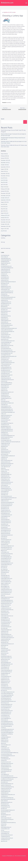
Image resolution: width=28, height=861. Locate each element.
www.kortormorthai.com (6, 706)
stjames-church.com (5, 541)
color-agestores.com (5, 466)
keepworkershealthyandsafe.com (8, 297)
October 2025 (4, 164)
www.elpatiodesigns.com (6, 769)
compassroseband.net (5, 650)
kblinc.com (3, 399)
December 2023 (4, 193)
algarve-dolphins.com (5, 583)
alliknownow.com (5, 500)
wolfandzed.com (4, 741)
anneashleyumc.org (5, 709)
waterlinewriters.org (5, 665)
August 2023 (4, 202)
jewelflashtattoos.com (6, 303)
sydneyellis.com (4, 432)
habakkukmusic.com (5, 682)
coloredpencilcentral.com (6, 371)
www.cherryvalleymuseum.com (8, 340)
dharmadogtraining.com (6, 827)
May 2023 (3, 208)
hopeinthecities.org (5, 476)
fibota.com (3, 772)
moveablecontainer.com (6, 337)
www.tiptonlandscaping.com (7, 732)
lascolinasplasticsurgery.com (7, 724)
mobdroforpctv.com (5, 479)
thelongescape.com (5, 575)
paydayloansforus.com (6, 286)
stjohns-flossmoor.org (6, 605)
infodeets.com (4, 264)
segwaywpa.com (4, 661)
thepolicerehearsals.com (6, 499)
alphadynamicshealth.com (6, 802)
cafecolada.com (4, 485)
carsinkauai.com (4, 796)
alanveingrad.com (5, 584)
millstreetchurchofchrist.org (7, 797)
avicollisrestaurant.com (6, 626)
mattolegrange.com (5, 577)
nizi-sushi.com (4, 567)
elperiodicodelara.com (6, 258)
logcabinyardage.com (5, 673)
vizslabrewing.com (5, 393)
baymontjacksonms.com (6, 592)
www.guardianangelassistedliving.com (9, 777)
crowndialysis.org (4, 434)
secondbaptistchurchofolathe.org (8, 822)
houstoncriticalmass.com (6, 496)
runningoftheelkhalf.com (6, 696)
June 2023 (3, 206)
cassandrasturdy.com (5, 480)
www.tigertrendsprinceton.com (7, 692)
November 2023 (4, 195)
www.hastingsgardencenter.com (8, 755)
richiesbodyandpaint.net (6, 260)
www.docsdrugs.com (5, 716)
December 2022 (4, 219)
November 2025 (4, 162)
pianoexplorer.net (5, 757)
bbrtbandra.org (4, 306)
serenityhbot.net (4, 685)
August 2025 (4, 169)
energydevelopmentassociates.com (8, 356)
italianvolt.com (4, 390)
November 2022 (4, 222)
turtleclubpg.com (5, 617)
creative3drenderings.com (6, 670)
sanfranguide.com (5, 491)
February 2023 (4, 215)
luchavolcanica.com (5, 612)
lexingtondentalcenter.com (7, 431)
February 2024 (4, 189)
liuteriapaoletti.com (5, 598)
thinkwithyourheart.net (6, 378)
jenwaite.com (4, 808)
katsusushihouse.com (5, 532)
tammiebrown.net (5, 572)
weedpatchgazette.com (6, 398)
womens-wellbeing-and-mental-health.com (10, 441)
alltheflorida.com (4, 793)
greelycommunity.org (5, 533)
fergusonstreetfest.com (6, 788)
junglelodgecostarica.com (6, 578)
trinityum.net (4, 760)
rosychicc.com (4, 471)
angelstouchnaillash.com (6, 415)
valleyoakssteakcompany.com (7, 637)
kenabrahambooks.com (6, 521)
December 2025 (4, 160)
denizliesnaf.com (4, 642)
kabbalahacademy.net (5, 417)
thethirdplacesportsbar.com (7, 763)
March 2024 (3, 186)
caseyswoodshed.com (5, 639)
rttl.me (2, 830)
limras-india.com (4, 256)
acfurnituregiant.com (5, 270)
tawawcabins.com (5, 385)
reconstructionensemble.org (7, 609)
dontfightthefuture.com (6, 368)
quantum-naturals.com (6, 785)
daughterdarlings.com (5, 263)
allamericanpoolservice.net (7, 437)
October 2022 (4, 224)
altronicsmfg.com (5, 278)
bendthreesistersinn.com (6, 603)
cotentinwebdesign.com (6, 342)
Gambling (9, 102)
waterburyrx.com (4, 631)
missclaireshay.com (5, 255)
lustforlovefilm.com (5, 525)
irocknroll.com (4, 381)
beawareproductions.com (6, 547)
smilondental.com (5, 418)
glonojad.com (4, 538)
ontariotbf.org (4, 294)
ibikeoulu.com (4, 550)
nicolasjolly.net (4, 527)
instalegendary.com (5, 295)
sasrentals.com (4, 421)
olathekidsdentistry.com (6, 407)
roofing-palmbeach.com (6, 367)
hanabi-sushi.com (4, 740)
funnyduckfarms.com (5, 807)
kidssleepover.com (5, 283)
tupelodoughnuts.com (6, 406)
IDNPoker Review (6, 108)
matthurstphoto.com (5, 791)
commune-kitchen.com (6, 522)
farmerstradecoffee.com (6, 671)
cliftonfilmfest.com (5, 373)
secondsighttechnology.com (7, 423)
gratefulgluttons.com (6, 477)
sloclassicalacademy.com (6, 505)
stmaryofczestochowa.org (7, 553)
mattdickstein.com (5, 678)
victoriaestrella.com (5, 620)
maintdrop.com (4, 312)
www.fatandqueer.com (6, 707)
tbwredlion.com (4, 782)
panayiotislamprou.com (6, 323)
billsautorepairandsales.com (7, 783)
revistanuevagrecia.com (6, 539)
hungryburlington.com (5, 561)
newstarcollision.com (5, 420)
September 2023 (4, 200)
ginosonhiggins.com (5, 586)
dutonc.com (3, 573)
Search (2, 118)
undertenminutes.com (5, 272)
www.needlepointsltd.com (7, 721)
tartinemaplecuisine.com (6, 564)
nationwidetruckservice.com (7, 615)
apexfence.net (4, 841)
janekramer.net (4, 566)
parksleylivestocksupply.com (7, 463)
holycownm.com (4, 614)
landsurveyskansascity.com (7, 710)
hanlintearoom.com (5, 805)
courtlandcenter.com (5, 623)
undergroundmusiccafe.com (7, 838)
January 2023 (4, 217)
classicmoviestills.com (6, 483)
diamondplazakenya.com (6, 780)
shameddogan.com (5, 667)
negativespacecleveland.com (7, 597)
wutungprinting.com (5, 587)
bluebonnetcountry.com (6, 308)
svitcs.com (3, 647)
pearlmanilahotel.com (6, 311)
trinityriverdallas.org (5, 452)
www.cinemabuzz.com (6, 744)
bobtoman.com (4, 314)
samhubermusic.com (5, 839)
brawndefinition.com (5, 513)
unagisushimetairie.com (6, 302)
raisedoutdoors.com (5, 376)
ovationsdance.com (5, 444)
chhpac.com (3, 825)
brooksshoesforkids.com (6, 656)
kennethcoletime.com (5, 559)
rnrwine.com (3, 816)
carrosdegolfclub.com (5, 354)
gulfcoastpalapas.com (6, 662)
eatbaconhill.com (5, 280)
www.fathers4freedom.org (7, 693)
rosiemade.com (4, 404)
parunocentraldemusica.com (7, 775)
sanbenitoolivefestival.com (7, 482)
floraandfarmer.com (5, 357)
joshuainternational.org (6, 687)
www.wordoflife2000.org (6, 382)
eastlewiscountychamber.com (7, 502)
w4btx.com (3, 413)
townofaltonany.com (5, 594)
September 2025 (4, 167)
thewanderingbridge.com (6, 556)
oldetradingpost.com (5, 343)
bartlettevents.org (5, 336)
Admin (14, 12)
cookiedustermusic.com (6, 608)
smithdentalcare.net (5, 836)
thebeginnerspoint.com (6, 488)
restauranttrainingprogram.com (8, 435)
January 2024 (4, 191)
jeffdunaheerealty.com (6, 698)
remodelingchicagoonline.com (7, 729)
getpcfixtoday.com (5, 305)
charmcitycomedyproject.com (7, 546)
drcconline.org (4, 628)
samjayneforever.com (5, 789)
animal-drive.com (4, 653)
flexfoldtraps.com (5, 702)
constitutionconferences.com (7, 643)
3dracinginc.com (4, 494)
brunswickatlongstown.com (7, 563)
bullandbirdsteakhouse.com (7, 723)
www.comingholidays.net (6, 490)
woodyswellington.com (6, 766)
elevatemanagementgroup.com (8, 810)
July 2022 (3, 230)
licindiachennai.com (5, 261)
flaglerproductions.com (6, 511)
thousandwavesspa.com (6, 622)
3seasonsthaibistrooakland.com (8, 455)
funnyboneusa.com (5, 606)
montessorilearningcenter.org (7, 786)
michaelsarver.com (5, 424)
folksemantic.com (5, 387)
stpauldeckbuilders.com (6, 712)
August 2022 (4, 228)
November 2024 (4, 175)
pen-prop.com (4, 690)
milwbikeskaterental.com (6, 591)
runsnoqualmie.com (5, 715)
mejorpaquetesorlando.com (7, 410)
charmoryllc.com (4, 493)
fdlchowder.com (4, 720)
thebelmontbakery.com (6, 288)
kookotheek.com (4, 322)
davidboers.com (4, 674)
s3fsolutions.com (5, 359)
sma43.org (3, 727)
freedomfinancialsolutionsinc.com (8, 701)
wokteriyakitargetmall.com (7, 429)
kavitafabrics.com (5, 611)
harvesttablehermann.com (7, 353)
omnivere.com (4, 274)
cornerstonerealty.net (5, 751)
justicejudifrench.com (5, 555)
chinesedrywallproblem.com (7, 601)
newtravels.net (4, 284)
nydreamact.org (4, 300)
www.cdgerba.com (5, 774)
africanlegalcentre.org (6, 530)
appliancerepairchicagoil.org (7, 292)
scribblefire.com (4, 457)
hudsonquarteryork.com (6, 771)
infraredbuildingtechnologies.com (8, 351)
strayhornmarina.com (5, 510)
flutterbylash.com (5, 803)
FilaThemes (24, 855)
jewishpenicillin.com (5, 438)
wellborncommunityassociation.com (9, 328)
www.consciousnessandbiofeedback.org (9, 752)
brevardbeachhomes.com (6, 361)
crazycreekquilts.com (5, 516)
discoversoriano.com (5, 486)
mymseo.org (3, 824)
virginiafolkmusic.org (5, 443)
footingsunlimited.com (6, 713)
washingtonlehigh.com (6, 737)
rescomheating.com (5, 831)
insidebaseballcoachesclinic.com (8, 794)
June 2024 (3, 180)
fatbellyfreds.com (5, 768)
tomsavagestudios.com (6, 440)
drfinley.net (3, 813)
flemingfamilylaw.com (6, 814)
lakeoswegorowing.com (6, 817)
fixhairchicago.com (5, 640)
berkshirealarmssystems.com (7, 392)
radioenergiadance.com (6, 320)
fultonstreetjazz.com (5, 334)
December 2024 (4, 173)
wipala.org (3, 468)
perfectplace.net (4, 454)
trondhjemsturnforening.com (7, 779)
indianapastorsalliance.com (7, 636)
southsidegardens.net (5, 758)
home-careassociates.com (6, 460)
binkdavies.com (4, 518)
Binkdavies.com (7, 2)
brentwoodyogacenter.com (7, 730)
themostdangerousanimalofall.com (9, 497)
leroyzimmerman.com (5, 811)
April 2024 (3, 184)
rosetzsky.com (4, 536)
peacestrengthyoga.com (6, 699)
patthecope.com (4, 645)
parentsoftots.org (5, 668)
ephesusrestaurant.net (6, 765)
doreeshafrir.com (4, 544)
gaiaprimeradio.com (5, 570)
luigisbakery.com (4, 738)
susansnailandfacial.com (6, 688)
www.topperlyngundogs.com (7, 695)
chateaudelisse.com (5, 326)
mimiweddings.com (5, 833)
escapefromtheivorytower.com (7, 362)
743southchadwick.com (6, 364)
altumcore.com (4, 651)
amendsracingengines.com (6, 704)
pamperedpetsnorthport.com (7, 403)
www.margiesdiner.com (6, 718)
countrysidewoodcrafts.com (7, 291)
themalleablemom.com (6, 558)
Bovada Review (22, 108)
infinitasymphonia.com (6, 528)
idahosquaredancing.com (6, 384)
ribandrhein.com (4, 446)
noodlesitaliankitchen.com (6, 298)
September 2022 (4, 226)
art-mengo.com (4, 569)
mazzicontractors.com (6, 762)
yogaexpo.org (4, 458)
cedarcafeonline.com (5, 269)
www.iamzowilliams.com (6, 754)
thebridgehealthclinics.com (7, 664)
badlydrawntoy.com (5, 679)
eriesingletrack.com (5, 401)
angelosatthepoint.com (6, 634)
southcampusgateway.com (7, 325)
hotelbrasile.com (4, 333)
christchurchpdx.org (5, 519)
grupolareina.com (4, 339)
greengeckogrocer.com (6, 426)
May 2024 (3, 182)
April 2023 (3, 211)
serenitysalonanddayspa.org (7, 267)
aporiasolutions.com (5, 659)
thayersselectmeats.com (6, 657)
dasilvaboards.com (5, 507)
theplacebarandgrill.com (6, 629)
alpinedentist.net (4, 319)
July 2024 (3, 178)
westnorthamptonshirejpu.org (7, 331)
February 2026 (4, 156)
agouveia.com (4, 821)
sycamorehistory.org (5, 749)
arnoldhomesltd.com (5, 370)
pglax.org (3, 595)
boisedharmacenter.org (6, 465)
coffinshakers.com (5, 552)
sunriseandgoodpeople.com (7, 600)
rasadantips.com (4, 275)
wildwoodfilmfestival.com (7, 329)
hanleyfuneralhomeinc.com (7, 409)
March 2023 (3, 213)
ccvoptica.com (4, 735)
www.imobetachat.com (6, 676)
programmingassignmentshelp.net (8, 281)
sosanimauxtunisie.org (6, 316)
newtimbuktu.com (5, 277)
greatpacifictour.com (5, 619)
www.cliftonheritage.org (6, 726)
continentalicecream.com (6, 514)
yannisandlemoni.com (5, 396)
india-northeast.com (5, 365)
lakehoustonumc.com (5, 681)
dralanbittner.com (5, 395)
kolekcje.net (3, 448)
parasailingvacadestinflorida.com (8, 799)
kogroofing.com (4, 317)
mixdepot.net (4, 746)
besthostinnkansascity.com (7, 835)
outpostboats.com (5, 472)
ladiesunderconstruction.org (7, 345)
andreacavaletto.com (5, 462)
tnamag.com (3, 654)
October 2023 (4, 197)
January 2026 (4, 158)
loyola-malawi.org (5, 469)
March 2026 (3, 153)
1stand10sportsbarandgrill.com (8, 412)
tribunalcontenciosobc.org (6, 504)
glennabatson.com (5, 508)
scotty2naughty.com (5, 542)
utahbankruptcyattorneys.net (7, 379)
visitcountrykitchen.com (6, 581)
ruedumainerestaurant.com (7, 535)
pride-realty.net (4, 800)
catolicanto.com (4, 449)
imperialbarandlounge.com (6, 375)
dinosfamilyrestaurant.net (6, 350)
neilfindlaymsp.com (5, 625)
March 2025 (3, 171)
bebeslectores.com (5, 347)
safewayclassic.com (5, 289)
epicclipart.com (4, 309)
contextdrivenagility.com (6, 549)
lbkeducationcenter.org (6, 451)
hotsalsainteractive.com (6, 266)
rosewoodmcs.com (5, 748)
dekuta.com (3, 743)
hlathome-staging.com (6, 427)
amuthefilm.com (4, 524)
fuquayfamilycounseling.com (7, 819)
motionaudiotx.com (5, 828)
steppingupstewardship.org (7, 734)
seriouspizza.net (4, 648)
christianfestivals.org (5, 580)
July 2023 (3, 204)
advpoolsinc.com (4, 633)
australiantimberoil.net (6, 348)
